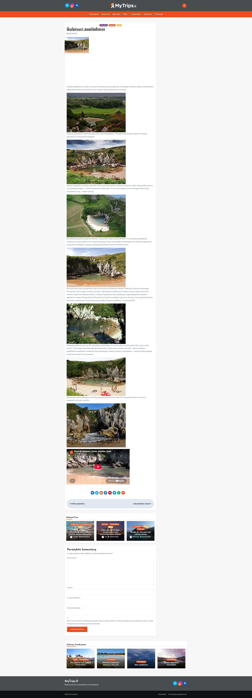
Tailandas (140, 529)
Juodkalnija (75, 524)
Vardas (70, 588)
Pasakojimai (94, 14)
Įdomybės (116, 14)
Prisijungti (159, 14)
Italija (75, 659)
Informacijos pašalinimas (177, 694)
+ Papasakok (135, 14)
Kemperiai (148, 14)
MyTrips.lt (71, 681)
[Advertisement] (110, 68)
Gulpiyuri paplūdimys (86, 29)
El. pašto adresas (74, 598)
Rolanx (75, 537)
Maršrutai (106, 14)
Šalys (125, 14)
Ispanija (112, 25)
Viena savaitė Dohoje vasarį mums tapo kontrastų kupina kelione (110, 532)
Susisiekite (162, 694)
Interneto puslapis (73, 608)
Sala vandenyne (141, 665)
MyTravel (136, 537)
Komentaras (72, 558)
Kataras (105, 524)
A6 (106, 537)
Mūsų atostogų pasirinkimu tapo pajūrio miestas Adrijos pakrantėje (80, 532)
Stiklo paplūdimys (78, 504)
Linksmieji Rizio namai (141, 504)
